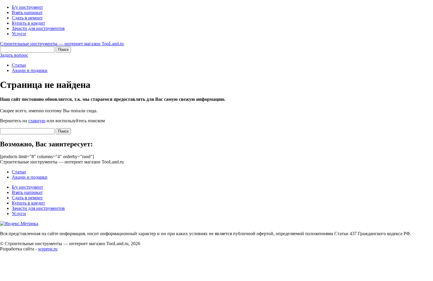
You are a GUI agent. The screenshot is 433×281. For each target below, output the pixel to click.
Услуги (19, 33)
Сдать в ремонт (27, 17)
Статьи (19, 65)
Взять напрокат (27, 12)
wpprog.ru (47, 248)
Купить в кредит (28, 23)
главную (36, 120)
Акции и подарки (29, 70)
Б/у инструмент (27, 7)
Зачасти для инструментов (38, 28)
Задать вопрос (14, 55)
